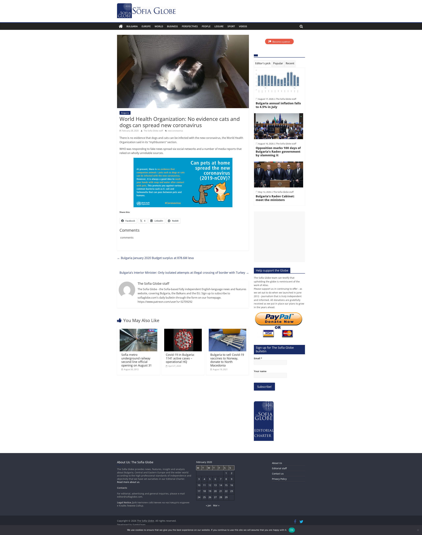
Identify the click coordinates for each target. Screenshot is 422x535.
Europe (146, 26)
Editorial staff (279, 468)
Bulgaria (132, 26)
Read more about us (128, 482)
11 (204, 485)
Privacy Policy (279, 478)
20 (215, 491)
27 (215, 497)
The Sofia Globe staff (153, 130)
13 (215, 485)
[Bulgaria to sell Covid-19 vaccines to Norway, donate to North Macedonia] (227, 331)
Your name (260, 371)
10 (199, 485)
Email (258, 358)
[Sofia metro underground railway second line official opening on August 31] (138, 331)
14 (220, 485)
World (159, 26)
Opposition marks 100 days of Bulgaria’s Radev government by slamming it (278, 151)
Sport (231, 26)
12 (210, 485)
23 (231, 491)
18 (204, 491)
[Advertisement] (279, 237)
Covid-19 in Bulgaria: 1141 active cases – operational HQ (180, 358)
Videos (243, 26)
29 (226, 497)
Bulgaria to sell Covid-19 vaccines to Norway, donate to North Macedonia (227, 360)
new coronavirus (175, 130)
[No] (418, 530)
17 (199, 491)
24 (199, 497)
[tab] (263, 64)
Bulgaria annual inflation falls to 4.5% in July (278, 105)
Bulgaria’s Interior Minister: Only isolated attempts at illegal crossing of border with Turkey (184, 273)
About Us (277, 463)
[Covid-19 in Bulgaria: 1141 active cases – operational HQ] (183, 331)
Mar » (216, 505)
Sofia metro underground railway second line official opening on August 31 (136, 360)
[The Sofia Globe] (120, 26)
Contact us (278, 473)
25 (204, 497)
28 (220, 497)
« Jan (208, 505)
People (206, 26)
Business (172, 26)
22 (226, 491)
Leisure (219, 26)
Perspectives (190, 26)
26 (210, 497)
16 (231, 485)
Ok (291, 530)
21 (220, 491)
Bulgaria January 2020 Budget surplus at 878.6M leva (155, 258)
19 (210, 491)
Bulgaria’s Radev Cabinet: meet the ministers (275, 198)
